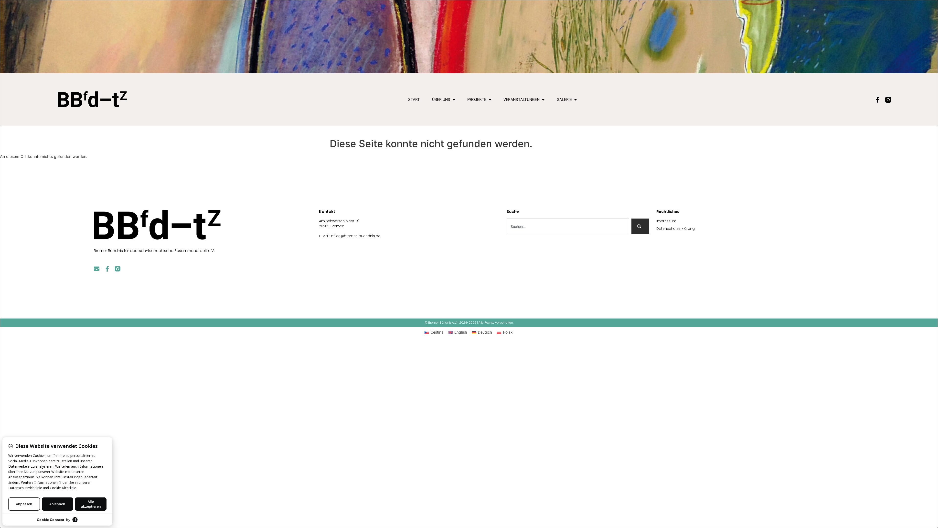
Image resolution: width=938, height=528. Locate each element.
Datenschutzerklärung (675, 228)
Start (414, 99)
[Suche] (640, 226)
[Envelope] (96, 269)
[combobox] (568, 226)
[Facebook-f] (877, 100)
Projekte (476, 99)
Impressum (666, 221)
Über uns (441, 99)
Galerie (564, 99)
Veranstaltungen (521, 99)
